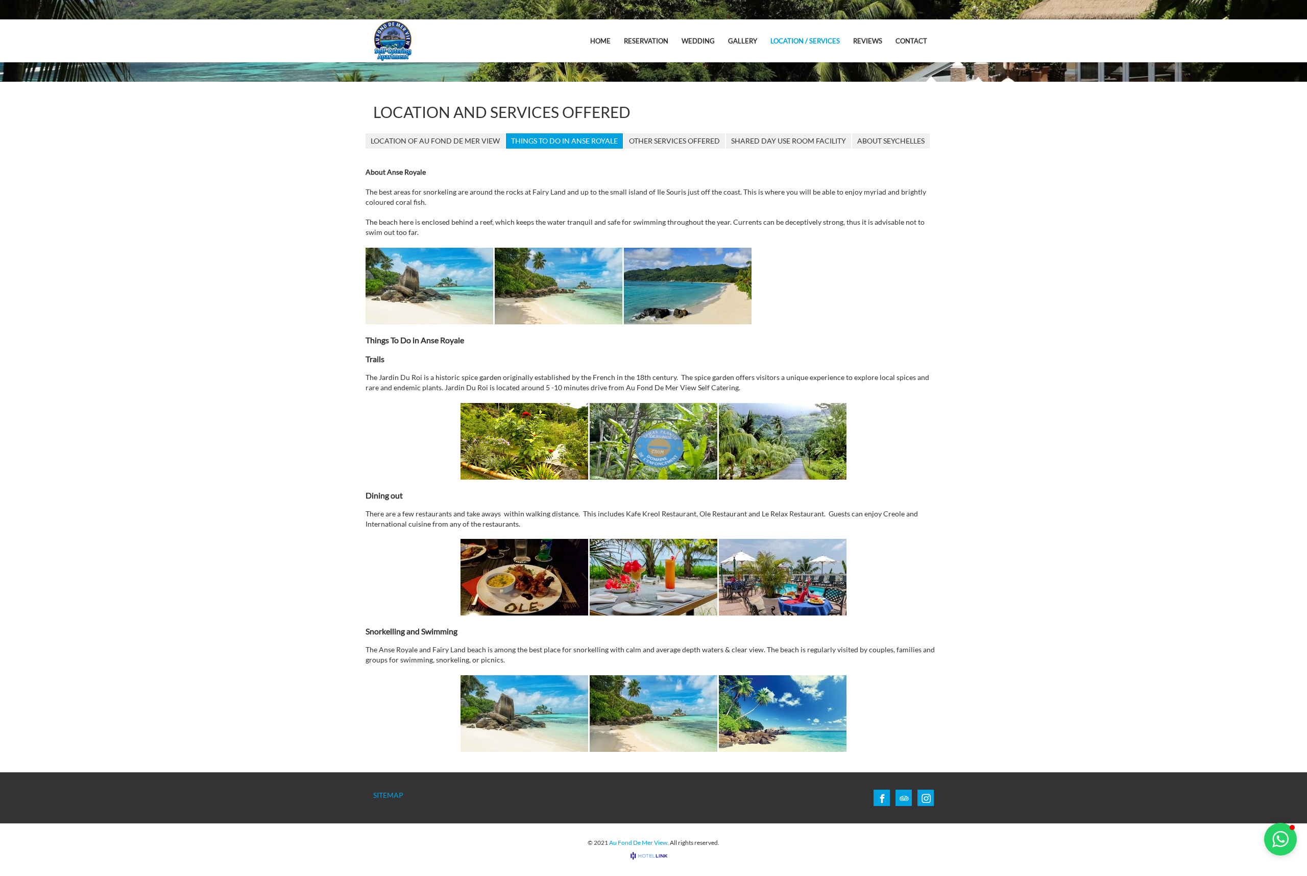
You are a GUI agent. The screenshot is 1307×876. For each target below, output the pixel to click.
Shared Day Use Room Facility (788, 140)
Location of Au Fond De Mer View (435, 140)
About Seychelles (891, 140)
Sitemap (388, 795)
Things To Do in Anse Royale (564, 140)
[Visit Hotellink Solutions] (653, 856)
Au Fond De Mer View (638, 842)
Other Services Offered (674, 140)
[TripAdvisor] (904, 798)
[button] (1280, 839)
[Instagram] (926, 798)
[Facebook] (882, 798)
